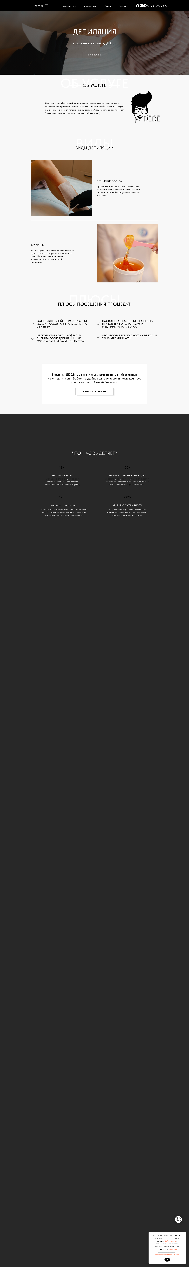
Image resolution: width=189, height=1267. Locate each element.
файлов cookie (170, 1241)
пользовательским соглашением (167, 1255)
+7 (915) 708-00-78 (157, 5)
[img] (141, 6)
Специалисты (90, 5)
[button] (46, 6)
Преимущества (68, 5)
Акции (108, 5)
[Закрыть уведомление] (184, 1234)
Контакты (123, 5)
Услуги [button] (38, 5)
